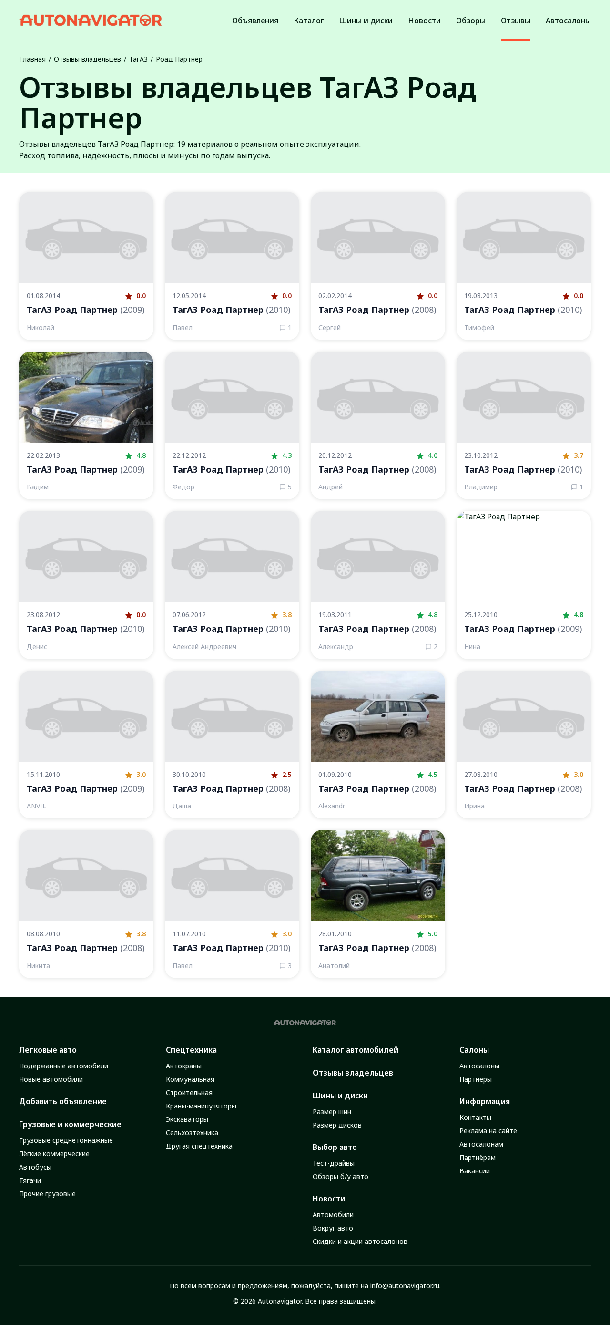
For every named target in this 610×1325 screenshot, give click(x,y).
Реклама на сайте (488, 1130)
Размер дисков (337, 1124)
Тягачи (30, 1180)
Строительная (189, 1092)
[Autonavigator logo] (90, 20)
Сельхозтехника (192, 1132)
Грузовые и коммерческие (70, 1124)
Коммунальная (190, 1079)
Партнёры (475, 1079)
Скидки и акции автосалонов (360, 1241)
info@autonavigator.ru (404, 1285)
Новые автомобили (51, 1079)
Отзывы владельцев (87, 58)
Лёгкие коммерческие (54, 1153)
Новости (329, 1198)
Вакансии (474, 1170)
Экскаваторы (187, 1119)
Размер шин (332, 1111)
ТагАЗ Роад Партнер (85, 309)
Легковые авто (48, 1050)
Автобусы (35, 1166)
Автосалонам (481, 1144)
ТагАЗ (138, 58)
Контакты (475, 1117)
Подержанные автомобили (63, 1065)
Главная (32, 58)
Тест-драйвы (334, 1163)
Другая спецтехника (199, 1145)
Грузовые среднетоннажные (66, 1140)
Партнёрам (477, 1157)
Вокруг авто (333, 1227)
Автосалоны (479, 1065)
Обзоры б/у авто (340, 1176)
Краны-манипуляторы (201, 1105)
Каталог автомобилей (355, 1050)
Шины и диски (340, 1095)
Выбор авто (335, 1147)
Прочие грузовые (47, 1193)
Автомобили (333, 1214)
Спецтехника (191, 1050)
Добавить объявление (63, 1101)
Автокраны (184, 1065)
